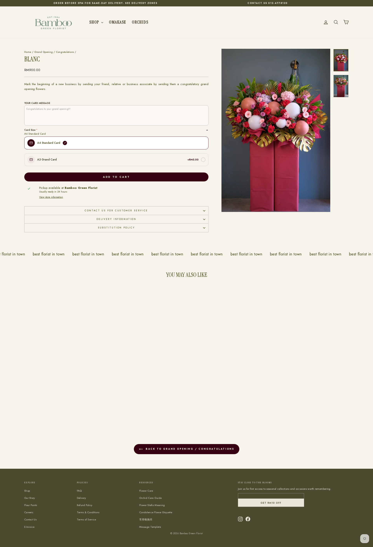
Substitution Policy (116, 227)
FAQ (79, 491)
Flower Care (146, 491)
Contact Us (30, 519)
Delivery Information (116, 219)
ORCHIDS (140, 22)
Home (27, 52)
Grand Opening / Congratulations (54, 52)
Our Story (29, 498)
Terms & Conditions (88, 512)
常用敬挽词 (145, 519)
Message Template (150, 527)
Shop (94, 22)
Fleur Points (30, 505)
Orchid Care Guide (150, 498)
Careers (28, 512)
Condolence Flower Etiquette (155, 512)
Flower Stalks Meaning (152, 505)
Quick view (63, 401)
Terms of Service (86, 519)
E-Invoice (29, 527)
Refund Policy (84, 505)
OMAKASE (117, 22)
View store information (51, 197)
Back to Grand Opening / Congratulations (189, 449)
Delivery (81, 498)
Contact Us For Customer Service (116, 210)
